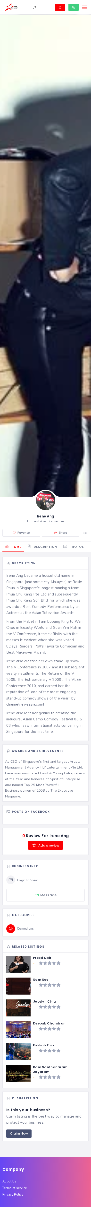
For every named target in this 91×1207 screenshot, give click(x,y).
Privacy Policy (12, 1194)
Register (73, 7)
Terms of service (14, 1188)
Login (60, 7)
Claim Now (19, 1133)
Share (62, 533)
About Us (9, 1181)
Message (48, 895)
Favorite (23, 533)
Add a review (48, 845)
